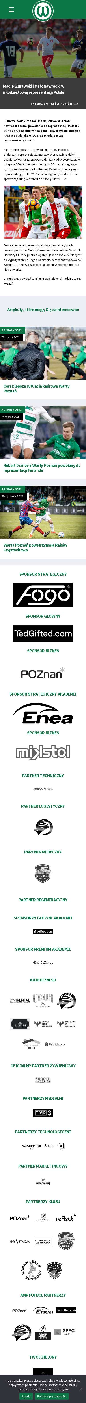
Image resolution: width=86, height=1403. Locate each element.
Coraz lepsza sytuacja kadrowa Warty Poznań (36, 389)
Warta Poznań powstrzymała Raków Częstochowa (35, 547)
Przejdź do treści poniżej (51, 103)
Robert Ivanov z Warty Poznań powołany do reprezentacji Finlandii (42, 468)
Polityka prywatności (52, 1396)
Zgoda (26, 1396)
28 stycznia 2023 (12, 496)
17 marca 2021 (11, 337)
